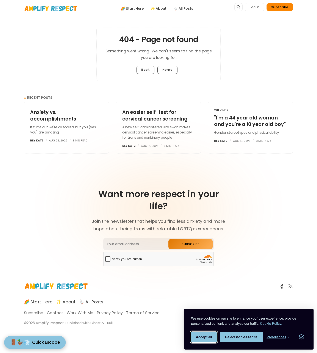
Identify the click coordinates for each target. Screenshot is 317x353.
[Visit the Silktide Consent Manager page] (301, 337)
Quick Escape (35, 342)
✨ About (158, 8)
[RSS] (290, 286)
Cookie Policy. (271, 323)
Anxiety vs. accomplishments (53, 115)
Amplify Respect (50, 322)
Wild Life (221, 110)
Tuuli (109, 322)
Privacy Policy (110, 312)
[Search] (238, 7)
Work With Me (80, 312)
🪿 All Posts (183, 8)
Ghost (95, 322)
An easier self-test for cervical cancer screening (155, 115)
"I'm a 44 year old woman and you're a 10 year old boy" (250, 121)
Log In (254, 7)
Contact (55, 312)
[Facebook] (281, 286)
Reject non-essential (241, 336)
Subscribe (280, 7)
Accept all (204, 336)
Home (167, 69)
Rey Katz (37, 140)
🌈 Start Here (132, 8)
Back (145, 69)
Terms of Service (143, 312)
